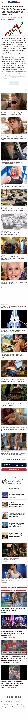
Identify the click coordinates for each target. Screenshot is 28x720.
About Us (16, 701)
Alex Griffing (4, 687)
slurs (5, 78)
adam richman (15, 459)
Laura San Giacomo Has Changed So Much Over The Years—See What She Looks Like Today (13, 138)
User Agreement (6, 707)
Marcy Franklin (5, 17)
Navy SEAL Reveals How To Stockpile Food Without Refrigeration (14, 404)
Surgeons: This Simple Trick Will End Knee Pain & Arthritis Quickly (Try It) (13, 331)
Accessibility (19, 704)
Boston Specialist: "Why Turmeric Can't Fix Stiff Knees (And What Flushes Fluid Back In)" (14, 429)
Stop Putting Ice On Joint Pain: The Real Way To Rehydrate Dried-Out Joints (13, 453)
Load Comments (14, 470)
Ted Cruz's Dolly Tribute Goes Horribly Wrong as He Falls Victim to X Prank (17, 514)
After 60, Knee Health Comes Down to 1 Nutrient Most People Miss (12, 233)
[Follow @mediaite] (12, 697)
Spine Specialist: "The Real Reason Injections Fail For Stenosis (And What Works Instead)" (12, 258)
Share (4, 19)
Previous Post (7, 465)
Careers (23, 701)
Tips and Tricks (4, 304)
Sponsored (3, 612)
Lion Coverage (4, 207)
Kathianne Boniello (6, 662)
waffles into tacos (6, 46)
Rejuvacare (3, 255)
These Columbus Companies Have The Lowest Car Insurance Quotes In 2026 (12, 209)
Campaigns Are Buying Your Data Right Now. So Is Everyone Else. (13, 609)
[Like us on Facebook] (15, 697)
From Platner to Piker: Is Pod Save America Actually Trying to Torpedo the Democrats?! (12, 633)
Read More (14, 83)
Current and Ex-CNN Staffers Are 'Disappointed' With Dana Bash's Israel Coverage (17, 524)
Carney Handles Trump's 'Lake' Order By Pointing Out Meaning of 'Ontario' (16, 534)
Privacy (12, 704)
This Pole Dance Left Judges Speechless (13, 186)
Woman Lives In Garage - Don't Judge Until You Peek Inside (14, 307)
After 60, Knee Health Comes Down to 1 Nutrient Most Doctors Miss (12, 163)
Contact (14, 709)
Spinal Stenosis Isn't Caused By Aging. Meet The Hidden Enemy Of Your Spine (12, 380)
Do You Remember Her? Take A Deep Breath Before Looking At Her (14, 283)
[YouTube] (8, 697)
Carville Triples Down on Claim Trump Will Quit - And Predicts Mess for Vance (16, 504)
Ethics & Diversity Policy (18, 707)
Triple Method (4, 111)
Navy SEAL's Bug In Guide (7, 402)
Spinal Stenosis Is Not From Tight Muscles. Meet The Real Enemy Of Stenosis (14, 113)
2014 (8, 459)
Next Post (19, 465)
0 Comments (11, 19)
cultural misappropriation (17, 76)
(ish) (7, 67)
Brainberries (3, 135)
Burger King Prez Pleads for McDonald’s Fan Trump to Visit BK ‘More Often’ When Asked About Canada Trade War (14, 658)
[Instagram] (19, 697)
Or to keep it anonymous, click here (15, 482)
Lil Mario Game (4, 280)
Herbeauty (3, 184)
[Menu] (3, 2)
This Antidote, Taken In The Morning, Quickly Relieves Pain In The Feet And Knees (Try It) (12, 356)
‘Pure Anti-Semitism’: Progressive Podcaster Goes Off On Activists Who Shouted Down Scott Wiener (12, 683)
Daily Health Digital (5, 160)
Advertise (6, 704)
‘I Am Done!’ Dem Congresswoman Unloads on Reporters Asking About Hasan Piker (16, 495)
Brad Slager (4, 637)
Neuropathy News (5, 328)
